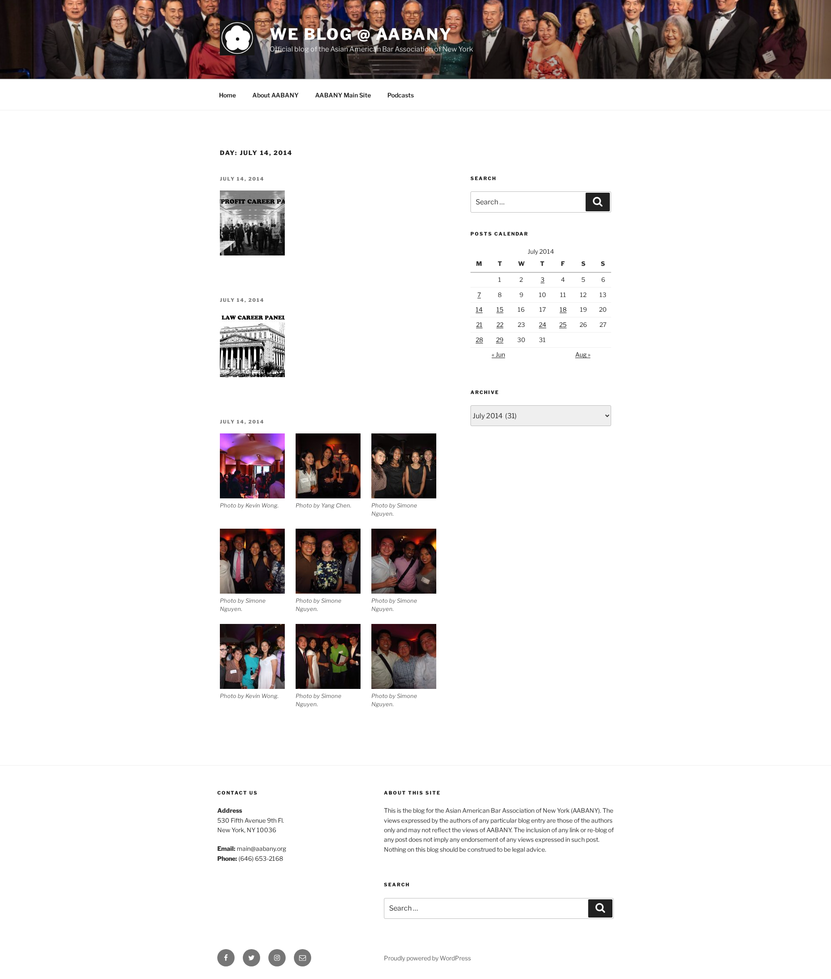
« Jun (498, 354)
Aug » (582, 354)
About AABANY (275, 95)
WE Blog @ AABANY (361, 34)
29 (499, 339)
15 (499, 309)
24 (542, 324)
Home (227, 95)
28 (479, 339)
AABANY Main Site (343, 95)
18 (563, 309)
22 (499, 324)
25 (563, 324)
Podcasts (400, 95)
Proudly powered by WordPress (427, 958)
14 (479, 309)
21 (479, 324)
